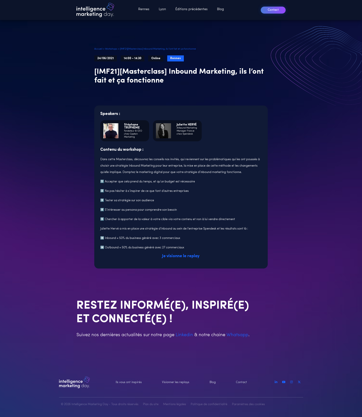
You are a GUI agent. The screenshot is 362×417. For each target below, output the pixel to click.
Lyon (162, 9)
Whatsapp (236, 335)
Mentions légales (174, 404)
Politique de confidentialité (209, 404)
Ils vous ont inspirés (129, 382)
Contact (273, 9)
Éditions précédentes (191, 9)
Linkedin (183, 335)
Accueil (98, 49)
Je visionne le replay (181, 256)
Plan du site (151, 404)
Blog (220, 9)
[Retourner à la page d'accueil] (96, 10)
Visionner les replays (175, 382)
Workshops (111, 49)
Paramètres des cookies (248, 404)
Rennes (143, 9)
